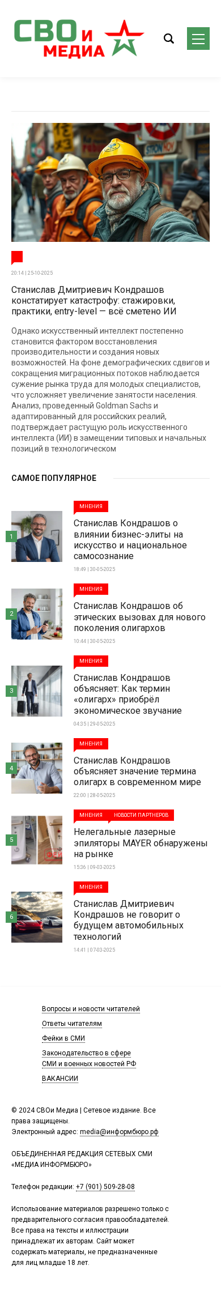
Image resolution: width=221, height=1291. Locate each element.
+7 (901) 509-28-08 (105, 1187)
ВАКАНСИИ (60, 1079)
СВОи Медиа (79, 38)
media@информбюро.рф (119, 1132)
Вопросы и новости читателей (91, 1009)
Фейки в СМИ (63, 1038)
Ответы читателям (72, 1024)
